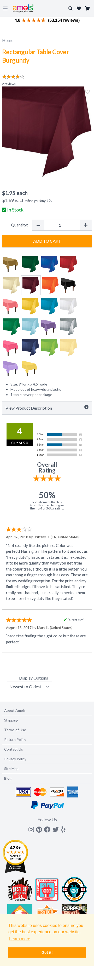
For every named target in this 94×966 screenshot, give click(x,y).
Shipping (11, 720)
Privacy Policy (15, 759)
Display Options (33, 677)
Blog (7, 778)
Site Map (11, 768)
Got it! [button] (47, 952)
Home (7, 40)
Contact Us (13, 749)
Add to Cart (47, 240)
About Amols (15, 710)
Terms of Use (15, 730)
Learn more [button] (19, 939)
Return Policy (15, 739)
